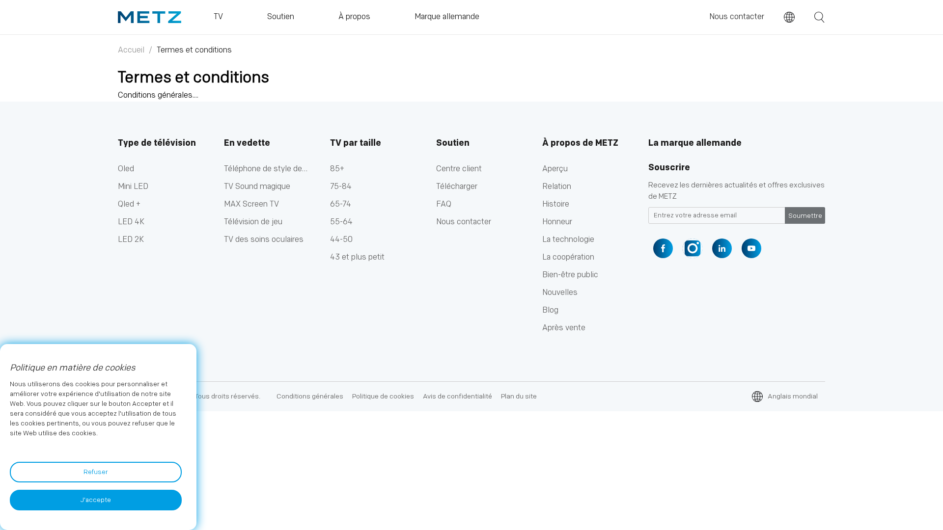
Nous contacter (736, 17)
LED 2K (131, 239)
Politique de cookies (383, 396)
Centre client (459, 169)
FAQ (443, 204)
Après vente (563, 328)
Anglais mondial (793, 396)
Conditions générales (310, 396)
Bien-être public (570, 275)
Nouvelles (560, 292)
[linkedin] (722, 248)
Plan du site (519, 396)
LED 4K (131, 222)
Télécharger (456, 186)
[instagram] (692, 248)
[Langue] (789, 17)
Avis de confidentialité (457, 396)
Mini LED (133, 186)
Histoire (555, 204)
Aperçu (555, 169)
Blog (550, 310)
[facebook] (663, 248)
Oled (126, 169)
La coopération (568, 257)
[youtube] (751, 248)
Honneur (557, 222)
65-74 (340, 204)
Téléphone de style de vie (263, 171)
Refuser (95, 472)
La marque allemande (695, 143)
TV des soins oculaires (264, 239)
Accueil (131, 50)
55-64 (341, 222)
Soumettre (805, 216)
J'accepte (95, 500)
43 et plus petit (357, 257)
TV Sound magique (257, 186)
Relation (556, 186)
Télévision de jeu (253, 222)
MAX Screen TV (251, 204)
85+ (337, 169)
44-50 (341, 239)
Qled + (129, 204)
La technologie (568, 239)
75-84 (341, 186)
